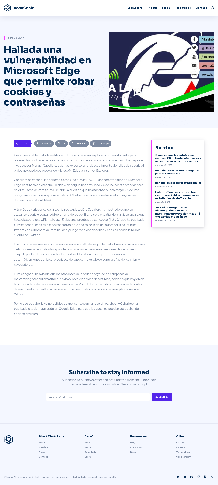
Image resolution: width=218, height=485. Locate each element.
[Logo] (17, 439)
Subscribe (161, 397)
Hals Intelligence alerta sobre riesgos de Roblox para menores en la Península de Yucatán (177, 195)
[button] (212, 8)
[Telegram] (204, 476)
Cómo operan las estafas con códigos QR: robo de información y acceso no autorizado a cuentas (178, 158)
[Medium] (191, 476)
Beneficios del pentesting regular (178, 183)
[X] (211, 476)
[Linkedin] (184, 476)
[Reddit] (198, 476)
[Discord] (178, 476)
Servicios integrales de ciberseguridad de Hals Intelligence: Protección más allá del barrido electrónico (177, 212)
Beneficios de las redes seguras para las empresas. (177, 172)
